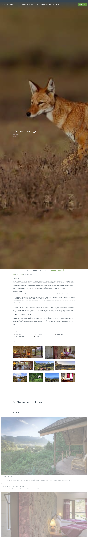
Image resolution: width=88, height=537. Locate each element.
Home (14, 274)
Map (41, 270)
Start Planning (82, 4)
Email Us (85, 1)
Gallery (35, 270)
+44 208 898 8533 (78, 1)
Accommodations (19, 274)
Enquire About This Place (56, 270)
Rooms (46, 270)
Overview (28, 270)
